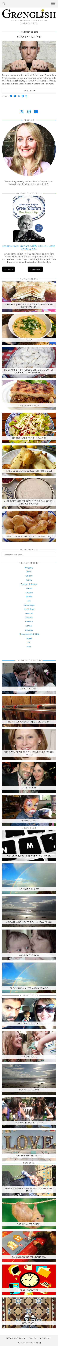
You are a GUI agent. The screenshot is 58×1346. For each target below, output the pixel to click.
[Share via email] (11, 96)
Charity (29, 576)
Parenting (29, 609)
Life (29, 601)
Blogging (29, 567)
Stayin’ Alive (29, 36)
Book (29, 571)
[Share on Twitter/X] (19, 96)
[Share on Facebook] (15, 96)
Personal (29, 613)
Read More (35, 269)
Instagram (45, 1338)
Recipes (29, 617)
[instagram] (29, 111)
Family (29, 580)
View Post (29, 90)
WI (29, 642)
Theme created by (29, 1342)
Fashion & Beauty (29, 584)
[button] (54, 3)
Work (29, 646)
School (29, 626)
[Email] (36, 111)
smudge (29, 630)
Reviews (29, 621)
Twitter (32, 1338)
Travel (29, 638)
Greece (29, 592)
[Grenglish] (29, 9)
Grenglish (19, 1338)
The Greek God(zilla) (29, 634)
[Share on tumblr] (26, 96)
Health (29, 596)
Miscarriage (29, 605)
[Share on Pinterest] (23, 96)
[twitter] (22, 111)
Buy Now (8, 269)
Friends (29, 588)
